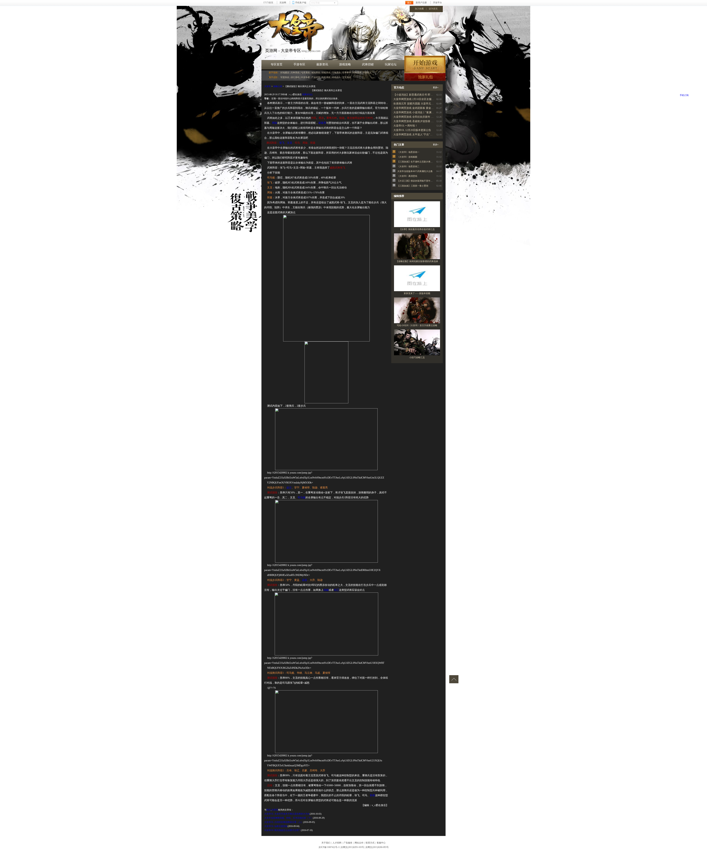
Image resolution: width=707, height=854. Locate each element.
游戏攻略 (345, 64)
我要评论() (307, 94)
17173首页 (268, 2)
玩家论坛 (391, 64)
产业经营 (315, 77)
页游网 (282, 2)
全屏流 (274, 810)
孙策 (372, 795)
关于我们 (325, 842)
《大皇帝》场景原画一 (408, 152)
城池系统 (315, 72)
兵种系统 (295, 72)
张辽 (336, 590)
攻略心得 (277, 86)
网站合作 (359, 842)
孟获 (304, 580)
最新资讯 (322, 64)
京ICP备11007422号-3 (329, 847)
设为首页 (433, 8)
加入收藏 (419, 8)
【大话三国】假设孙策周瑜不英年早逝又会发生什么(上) (424, 181)
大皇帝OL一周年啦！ (405, 125)
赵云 (289, 487)
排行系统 (295, 77)
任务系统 (326, 77)
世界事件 (346, 72)
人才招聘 (337, 842)
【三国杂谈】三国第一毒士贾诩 (412, 186)
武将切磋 (368, 64)
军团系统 (284, 77)
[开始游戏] (425, 64)
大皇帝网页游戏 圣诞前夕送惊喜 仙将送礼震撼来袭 (422, 121)
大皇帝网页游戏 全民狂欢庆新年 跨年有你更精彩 (421, 116)
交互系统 (346, 77)
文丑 (289, 142)
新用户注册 (421, 2)
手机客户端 (300, 2)
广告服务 (348, 842)
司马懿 (301, 497)
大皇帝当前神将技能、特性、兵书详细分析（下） (288, 818)
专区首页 (276, 64)
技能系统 (326, 72)
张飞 (281, 142)
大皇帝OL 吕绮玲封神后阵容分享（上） (283, 822)
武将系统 (357, 72)
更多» (435, 87)
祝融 (326, 590)
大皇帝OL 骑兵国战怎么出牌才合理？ (282, 830)
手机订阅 (684, 95)
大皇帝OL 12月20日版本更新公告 (412, 130)
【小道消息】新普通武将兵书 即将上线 (415, 94)
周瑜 (274, 123)
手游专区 (299, 64)
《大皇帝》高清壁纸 (407, 176)
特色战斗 (336, 77)
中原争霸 (305, 77)
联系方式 (370, 842)
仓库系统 (305, 72)
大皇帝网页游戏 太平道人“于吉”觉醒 (414, 134)
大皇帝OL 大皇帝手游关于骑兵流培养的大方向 (287, 814)
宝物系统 (336, 72)
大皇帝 (267, 86)
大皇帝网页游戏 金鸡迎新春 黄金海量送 (416, 108)
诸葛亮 (322, 123)
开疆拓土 (367, 72)
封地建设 (284, 72)
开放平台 (437, 2)
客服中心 (381, 842)
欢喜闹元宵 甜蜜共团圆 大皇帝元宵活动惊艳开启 (421, 103)
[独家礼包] (425, 77)
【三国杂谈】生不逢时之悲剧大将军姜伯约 (418, 161)
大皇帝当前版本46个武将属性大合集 (415, 171)
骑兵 (268, 810)
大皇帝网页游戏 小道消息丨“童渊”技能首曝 (418, 112)
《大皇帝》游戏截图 (407, 157)
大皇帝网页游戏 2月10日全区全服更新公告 (417, 99)
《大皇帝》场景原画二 (408, 166)
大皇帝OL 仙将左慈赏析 (276, 826)
